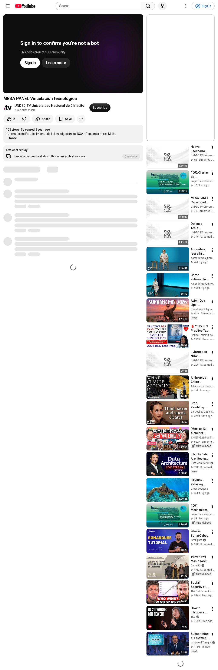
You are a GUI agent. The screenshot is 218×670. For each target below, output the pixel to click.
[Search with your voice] (162, 6)
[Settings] (185, 6)
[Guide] (7, 6)
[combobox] (99, 6)
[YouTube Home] (25, 6)
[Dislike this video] (24, 119)
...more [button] (12, 138)
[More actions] (81, 119)
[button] (73, 153)
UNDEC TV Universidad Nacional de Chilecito (49, 106)
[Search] (148, 6)
